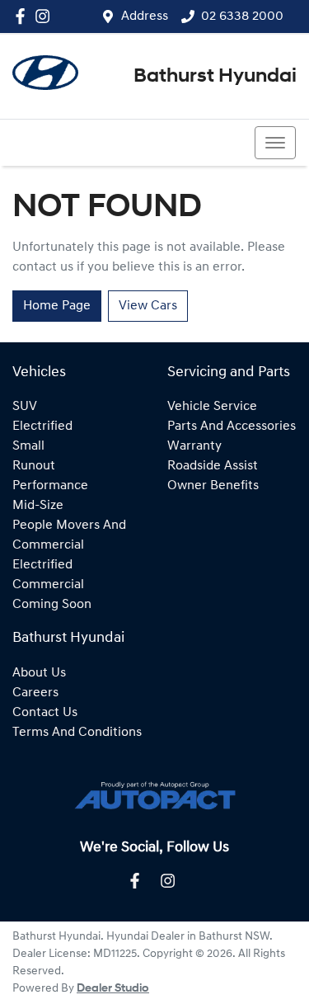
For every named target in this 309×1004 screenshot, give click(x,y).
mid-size (37, 505)
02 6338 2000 (242, 16)
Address (144, 16)
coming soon (51, 604)
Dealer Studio (113, 989)
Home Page (57, 306)
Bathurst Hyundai (215, 77)
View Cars (148, 306)
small (28, 446)
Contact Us (44, 712)
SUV (24, 406)
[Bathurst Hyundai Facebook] (23, 16)
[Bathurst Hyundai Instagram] (46, 16)
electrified (42, 426)
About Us (39, 673)
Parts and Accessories (231, 426)
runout (33, 466)
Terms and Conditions (77, 732)
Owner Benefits (213, 486)
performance (50, 486)
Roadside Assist (212, 466)
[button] (275, 142)
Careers (35, 693)
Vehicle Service (212, 406)
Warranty (194, 446)
